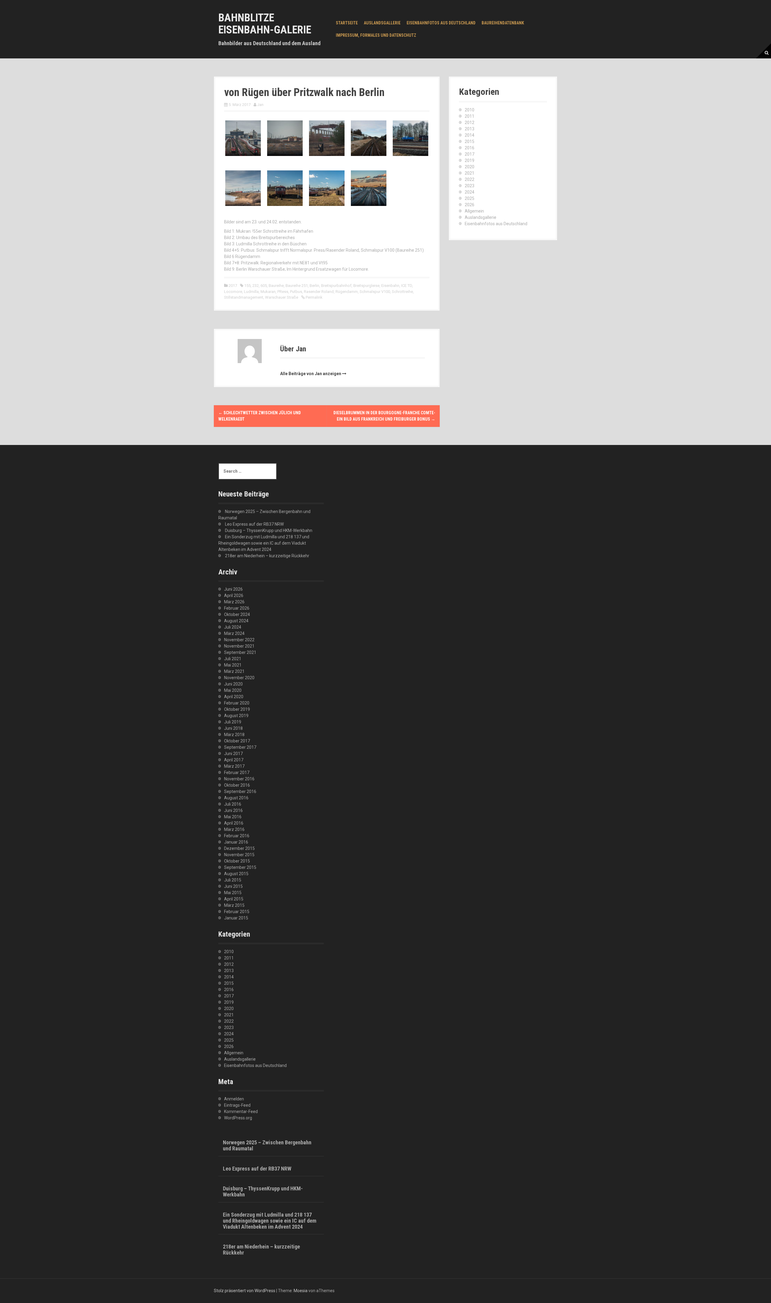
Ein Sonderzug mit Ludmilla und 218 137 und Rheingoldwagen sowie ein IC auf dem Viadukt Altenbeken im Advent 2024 (263, 543)
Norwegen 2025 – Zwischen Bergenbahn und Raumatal (267, 1145)
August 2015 (236, 873)
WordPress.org (238, 1117)
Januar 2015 (236, 918)
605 (264, 285)
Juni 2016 (233, 810)
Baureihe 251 (297, 285)
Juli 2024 (232, 627)
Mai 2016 (233, 816)
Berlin (314, 285)
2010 (469, 109)
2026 (469, 204)
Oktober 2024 (237, 614)
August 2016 (236, 797)
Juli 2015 (232, 880)
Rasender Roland (319, 291)
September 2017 (240, 747)
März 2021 (234, 671)
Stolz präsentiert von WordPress (244, 1290)
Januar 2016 (236, 842)
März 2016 (234, 829)
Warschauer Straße (281, 297)
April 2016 (233, 823)
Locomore (233, 291)
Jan (260, 104)
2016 (469, 147)
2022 (469, 179)
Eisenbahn (390, 285)
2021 (469, 173)
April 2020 (233, 696)
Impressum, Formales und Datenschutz (376, 35)
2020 (469, 166)
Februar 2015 (236, 911)
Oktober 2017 (237, 741)
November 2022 (239, 639)
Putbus (296, 291)
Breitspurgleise (366, 285)
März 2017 (234, 766)
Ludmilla (251, 291)
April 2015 (233, 899)
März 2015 (234, 905)
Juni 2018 (233, 728)
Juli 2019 (232, 722)
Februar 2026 (236, 608)
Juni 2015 (233, 886)
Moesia (300, 1290)
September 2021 (240, 652)
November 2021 (239, 646)
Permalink (314, 297)
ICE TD (406, 285)
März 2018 (234, 734)
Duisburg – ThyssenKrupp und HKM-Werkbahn (268, 530)
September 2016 (240, 791)
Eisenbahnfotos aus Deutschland (441, 22)
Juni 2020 (233, 684)
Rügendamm (347, 291)
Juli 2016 (232, 804)
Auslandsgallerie (382, 22)
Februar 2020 (236, 703)
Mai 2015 (233, 892)
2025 (469, 198)
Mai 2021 (233, 665)
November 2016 (239, 778)
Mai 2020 (233, 690)
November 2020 (239, 677)
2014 (469, 135)
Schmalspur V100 (375, 291)
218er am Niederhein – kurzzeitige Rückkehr (267, 555)
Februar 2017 (236, 772)
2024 (469, 192)
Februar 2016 (236, 835)
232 (255, 285)
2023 (469, 185)
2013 (469, 128)
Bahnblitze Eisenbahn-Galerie (264, 23)
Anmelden (234, 1098)
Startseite (347, 22)
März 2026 (234, 601)
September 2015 (240, 867)
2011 (469, 116)
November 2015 (239, 854)
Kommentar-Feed (241, 1111)
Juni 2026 (233, 589)
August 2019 (236, 715)
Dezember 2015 (239, 848)
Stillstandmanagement (243, 297)
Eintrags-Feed (237, 1105)
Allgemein (474, 211)
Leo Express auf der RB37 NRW (254, 524)
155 (247, 285)
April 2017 (233, 759)
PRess (282, 291)
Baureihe (276, 285)
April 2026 (233, 595)
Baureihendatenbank (503, 22)
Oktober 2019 (237, 709)
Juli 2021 (232, 658)
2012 (469, 122)
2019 (469, 160)
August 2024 (236, 620)
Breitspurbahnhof (336, 285)
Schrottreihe (402, 291)
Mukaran (268, 291)
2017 (233, 285)
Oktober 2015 (237, 861)
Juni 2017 (233, 753)
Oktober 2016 (237, 785)
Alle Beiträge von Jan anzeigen (310, 373)
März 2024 (234, 633)
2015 (469, 141)
